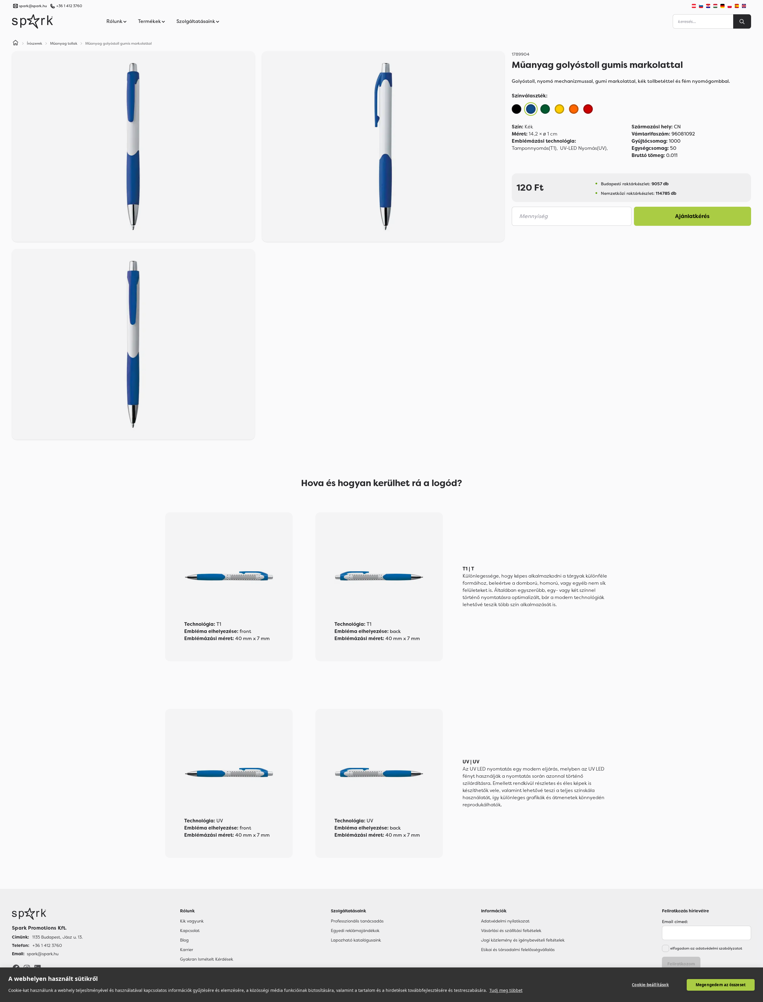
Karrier (186, 949)
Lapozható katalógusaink (356, 940)
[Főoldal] (47, 914)
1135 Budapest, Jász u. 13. (57, 937)
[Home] (15, 43)
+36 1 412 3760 (69, 6)
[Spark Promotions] (32, 21)
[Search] (742, 21)
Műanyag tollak (63, 43)
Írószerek (34, 43)
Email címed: (675, 921)
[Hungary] (715, 6)
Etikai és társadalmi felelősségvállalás (518, 949)
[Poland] (729, 6)
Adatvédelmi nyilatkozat (505, 921)
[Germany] (722, 6)
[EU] (746, 6)
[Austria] (693, 6)
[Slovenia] (701, 6)
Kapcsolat (190, 930)
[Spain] (736, 6)
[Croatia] (708, 6)
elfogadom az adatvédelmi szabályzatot (706, 948)
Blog (184, 940)
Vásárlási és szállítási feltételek (511, 930)
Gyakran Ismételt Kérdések (206, 959)
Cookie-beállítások (650, 984)
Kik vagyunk (192, 921)
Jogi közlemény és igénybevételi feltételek (523, 940)
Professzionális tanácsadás (357, 921)
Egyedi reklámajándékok (355, 930)
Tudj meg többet (505, 990)
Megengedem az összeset (721, 984)
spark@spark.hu (42, 953)
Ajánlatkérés (692, 216)
